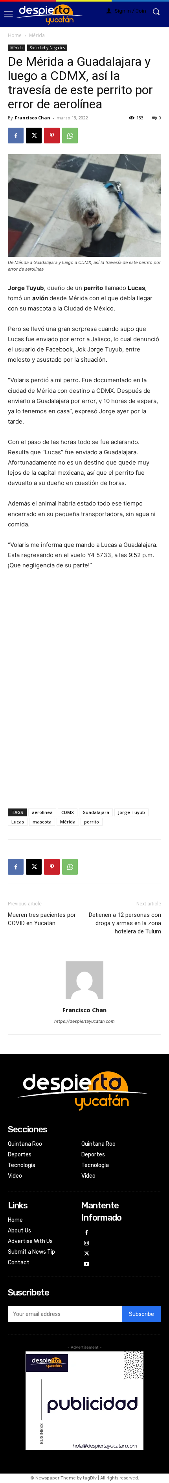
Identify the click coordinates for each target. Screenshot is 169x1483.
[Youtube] (86, 1264)
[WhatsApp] (70, 135)
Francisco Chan (32, 118)
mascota (42, 822)
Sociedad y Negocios (47, 47)
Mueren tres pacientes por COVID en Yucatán (42, 919)
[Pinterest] (52, 135)
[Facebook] (16, 135)
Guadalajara (96, 812)
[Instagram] (86, 1243)
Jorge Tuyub (131, 812)
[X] (34, 135)
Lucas (17, 822)
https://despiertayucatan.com (84, 1021)
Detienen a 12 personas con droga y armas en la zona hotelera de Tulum (125, 923)
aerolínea (42, 812)
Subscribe (141, 1314)
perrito (91, 822)
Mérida (37, 35)
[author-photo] (84, 999)
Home (15, 35)
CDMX (67, 812)
